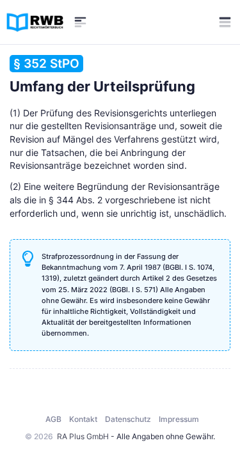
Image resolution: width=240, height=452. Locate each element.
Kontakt (83, 419)
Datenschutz (128, 419)
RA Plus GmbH (83, 436)
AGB (53, 419)
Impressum (179, 419)
